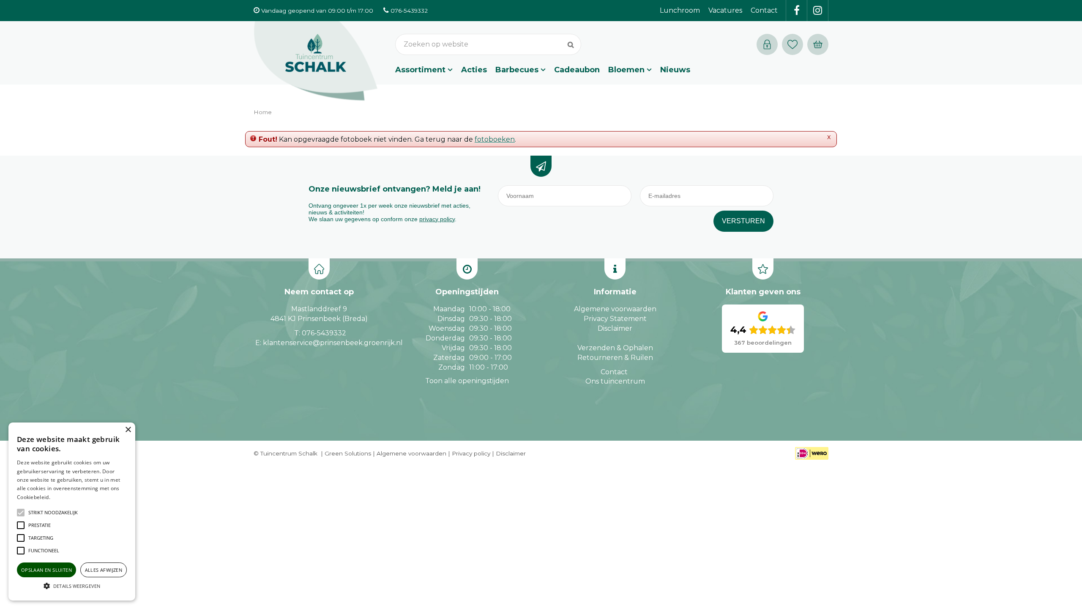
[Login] (767, 44)
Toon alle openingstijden (467, 381)
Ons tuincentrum (615, 381)
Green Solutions (348, 453)
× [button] (128, 430)
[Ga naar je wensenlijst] (794, 44)
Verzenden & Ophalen (615, 348)
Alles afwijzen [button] (104, 570)
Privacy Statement (615, 319)
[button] (53, 512)
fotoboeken (495, 139)
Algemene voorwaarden (615, 309)
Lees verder (65, 497)
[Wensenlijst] (792, 44)
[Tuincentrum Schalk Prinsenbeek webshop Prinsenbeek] (316, 61)
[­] (797, 10)
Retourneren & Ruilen (615, 358)
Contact (614, 372)
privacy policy (437, 219)
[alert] (71, 511)
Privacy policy (471, 453)
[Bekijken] (817, 44)
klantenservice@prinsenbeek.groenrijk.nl (333, 343)
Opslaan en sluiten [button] (46, 570)
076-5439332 (324, 333)
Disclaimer (615, 328)
